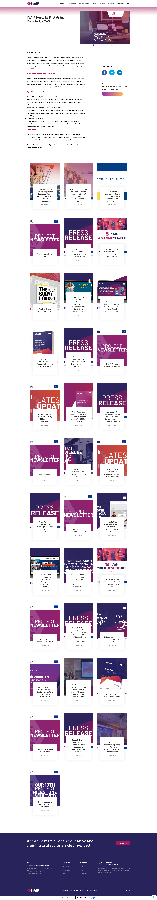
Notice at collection (68, 898)
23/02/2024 (78, 260)
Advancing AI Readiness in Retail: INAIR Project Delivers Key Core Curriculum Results (112, 416)
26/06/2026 (45, 810)
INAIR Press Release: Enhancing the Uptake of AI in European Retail (78, 252)
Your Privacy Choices (83, 898)
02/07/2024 (112, 315)
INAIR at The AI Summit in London (44, 310)
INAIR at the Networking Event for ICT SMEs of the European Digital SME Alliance (112, 196)
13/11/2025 (45, 535)
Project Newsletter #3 (45, 475)
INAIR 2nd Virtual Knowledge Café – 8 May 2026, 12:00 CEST (112, 583)
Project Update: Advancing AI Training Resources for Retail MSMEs (112, 473)
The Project (60, 3)
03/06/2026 (78, 700)
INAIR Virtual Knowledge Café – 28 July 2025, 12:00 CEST (78, 473)
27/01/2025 (78, 425)
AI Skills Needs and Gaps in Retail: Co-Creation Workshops (112, 252)
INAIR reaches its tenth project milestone (45, 804)
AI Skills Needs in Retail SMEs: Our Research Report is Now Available (45, 362)
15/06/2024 (45, 315)
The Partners (72, 3)
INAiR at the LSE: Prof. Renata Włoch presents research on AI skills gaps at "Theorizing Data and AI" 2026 (78, 691)
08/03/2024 (112, 260)
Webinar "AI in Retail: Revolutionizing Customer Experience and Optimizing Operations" (78, 304)
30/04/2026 (45, 645)
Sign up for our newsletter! (112, 94)
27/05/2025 (45, 480)
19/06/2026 (45, 755)
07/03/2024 (112, 205)
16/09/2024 (78, 370)
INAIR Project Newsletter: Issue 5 (45, 640)
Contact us (123, 843)
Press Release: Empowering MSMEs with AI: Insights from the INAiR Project (78, 361)
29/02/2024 (45, 260)
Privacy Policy (84, 870)
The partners (66, 870)
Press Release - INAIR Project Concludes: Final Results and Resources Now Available (78, 746)
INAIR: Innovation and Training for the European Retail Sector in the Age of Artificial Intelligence (45, 195)
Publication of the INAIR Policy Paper (112, 695)
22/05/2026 (112, 700)
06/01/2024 (45, 205)
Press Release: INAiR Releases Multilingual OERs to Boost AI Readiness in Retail (44, 527)
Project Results (84, 3)
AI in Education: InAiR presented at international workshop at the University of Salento (45, 581)
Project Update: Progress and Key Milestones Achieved (45, 417)
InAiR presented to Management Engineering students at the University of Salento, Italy (78, 581)
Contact (102, 3)
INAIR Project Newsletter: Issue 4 (78, 530)
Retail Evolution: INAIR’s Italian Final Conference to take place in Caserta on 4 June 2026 (45, 692)
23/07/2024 (45, 370)
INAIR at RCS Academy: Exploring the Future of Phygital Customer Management (112, 747)
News (94, 3)
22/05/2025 (112, 755)
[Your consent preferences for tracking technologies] (154, 897)
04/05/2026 (112, 590)
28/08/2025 (112, 480)
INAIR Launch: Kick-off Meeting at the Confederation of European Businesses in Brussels (78, 195)
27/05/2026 (45, 700)
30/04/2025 (112, 425)
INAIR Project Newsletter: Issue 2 (112, 365)
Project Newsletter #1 (45, 255)
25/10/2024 (45, 425)
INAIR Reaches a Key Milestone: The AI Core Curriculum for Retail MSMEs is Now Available (78, 416)
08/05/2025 (45, 590)
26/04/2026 (78, 645)
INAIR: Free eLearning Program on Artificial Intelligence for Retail (112, 527)
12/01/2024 (78, 205)
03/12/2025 (112, 535)
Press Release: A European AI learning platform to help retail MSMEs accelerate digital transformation (78, 635)
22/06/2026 (78, 755)
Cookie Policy (84, 873)
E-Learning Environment (116, 3)
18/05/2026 (112, 645)
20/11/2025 (78, 590)
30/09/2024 (112, 370)
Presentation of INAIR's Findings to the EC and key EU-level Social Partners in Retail (112, 306)
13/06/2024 (78, 315)
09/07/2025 (78, 480)
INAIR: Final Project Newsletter (45, 750)
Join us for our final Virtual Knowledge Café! (112, 639)
